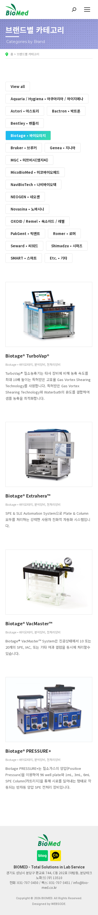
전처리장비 (53, 364)
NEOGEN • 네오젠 (25, 196)
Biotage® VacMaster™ (28, 623)
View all (18, 86)
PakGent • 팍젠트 (25, 233)
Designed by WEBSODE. (49, 904)
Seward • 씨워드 (24, 245)
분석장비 (39, 364)
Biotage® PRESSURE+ (28, 751)
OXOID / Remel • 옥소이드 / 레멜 (38, 221)
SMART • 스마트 (24, 258)
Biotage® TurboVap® (27, 355)
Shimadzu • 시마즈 (66, 245)
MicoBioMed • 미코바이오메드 (35, 172)
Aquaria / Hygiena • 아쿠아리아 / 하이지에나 (47, 98)
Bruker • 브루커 (24, 147)
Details (56, 314)
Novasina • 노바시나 (27, 209)
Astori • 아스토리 (25, 111)
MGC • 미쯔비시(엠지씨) (29, 160)
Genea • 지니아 (62, 147)
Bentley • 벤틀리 (25, 123)
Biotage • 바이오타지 (28, 135)
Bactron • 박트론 (66, 111)
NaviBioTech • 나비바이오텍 (33, 184)
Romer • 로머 (64, 233)
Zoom (42, 314)
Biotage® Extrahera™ (27, 495)
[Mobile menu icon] (87, 9)
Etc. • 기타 (58, 258)
